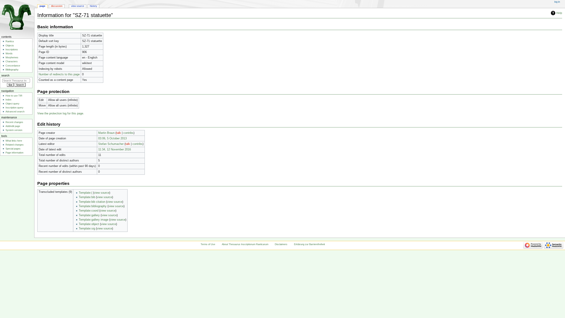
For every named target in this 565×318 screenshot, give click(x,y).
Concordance (13, 65)
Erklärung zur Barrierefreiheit (309, 244)
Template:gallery (89, 215)
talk (118, 132)
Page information (14, 152)
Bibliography (12, 69)
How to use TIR (14, 95)
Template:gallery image (93, 219)
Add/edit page (13, 126)
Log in (557, 1)
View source (77, 6)
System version (14, 130)
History (93, 6)
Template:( (85, 192)
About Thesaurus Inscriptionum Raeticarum (245, 244)
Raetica (10, 41)
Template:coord (88, 210)
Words (9, 53)
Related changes (15, 144)
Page (42, 6)
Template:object (89, 224)
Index (8, 99)
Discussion (56, 6)
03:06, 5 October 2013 (112, 138)
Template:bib (87, 197)
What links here (14, 140)
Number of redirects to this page (59, 74)
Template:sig (87, 228)
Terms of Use (208, 244)
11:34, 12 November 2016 (114, 149)
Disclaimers (281, 244)
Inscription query (14, 107)
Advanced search (15, 111)
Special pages (13, 148)
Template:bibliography (93, 206)
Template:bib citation (92, 201)
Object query (12, 103)
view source (101, 192)
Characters (12, 61)
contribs (128, 132)
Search (5, 75)
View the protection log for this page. (60, 113)
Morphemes (12, 57)
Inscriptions (12, 49)
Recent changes (14, 122)
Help (559, 13)
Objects (10, 45)
